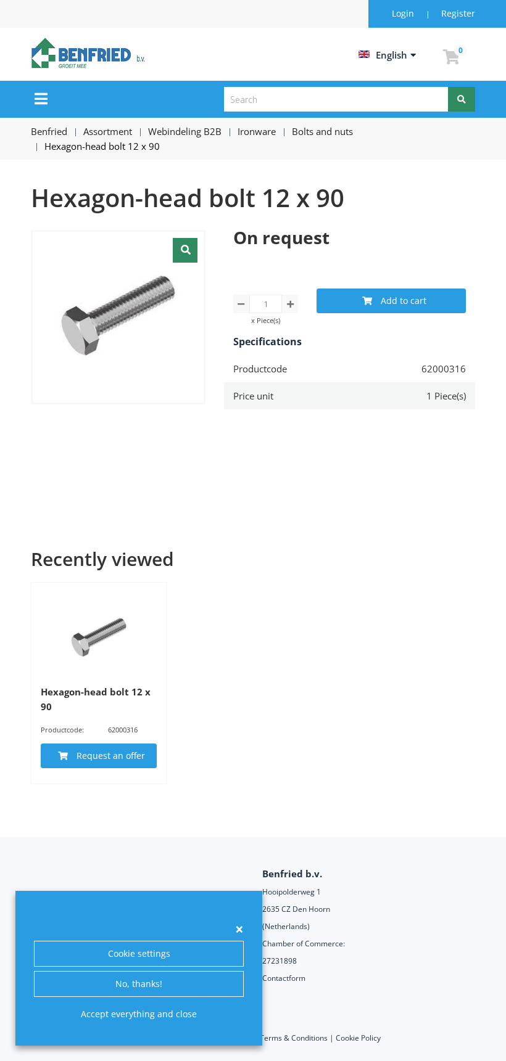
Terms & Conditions (294, 1038)
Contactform (283, 978)
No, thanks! (138, 983)
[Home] (90, 53)
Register (458, 13)
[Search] (461, 99)
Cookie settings (139, 953)
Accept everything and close (139, 1014)
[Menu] (41, 99)
